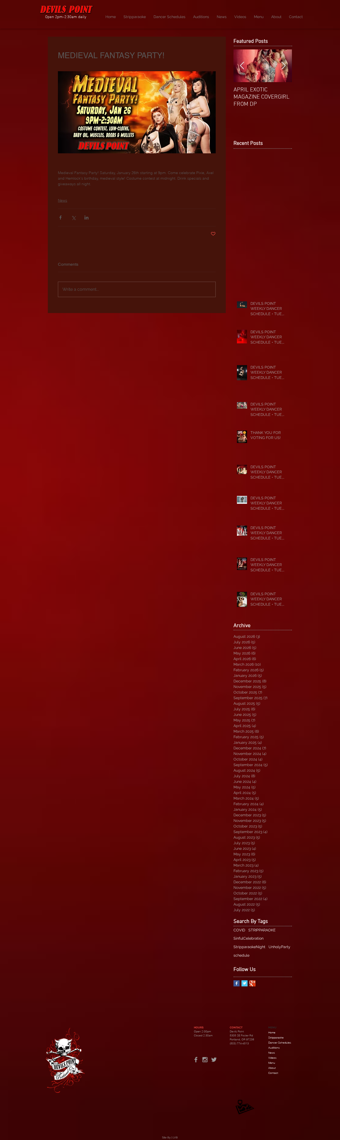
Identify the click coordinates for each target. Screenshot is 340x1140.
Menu (271, 1063)
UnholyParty (279, 947)
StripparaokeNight (249, 947)
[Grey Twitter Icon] (214, 1059)
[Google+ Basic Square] (252, 983)
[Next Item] (283, 66)
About (272, 1068)
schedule (241, 955)
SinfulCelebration (248, 938)
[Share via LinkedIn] (86, 217)
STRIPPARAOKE (262, 930)
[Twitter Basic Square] (244, 983)
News (62, 200)
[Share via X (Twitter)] (73, 217)
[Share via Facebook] (60, 217)
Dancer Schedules (279, 1042)
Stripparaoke (276, 1037)
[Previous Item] (242, 66)
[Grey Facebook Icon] (195, 1059)
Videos (272, 1057)
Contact (273, 1073)
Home (271, 1032)
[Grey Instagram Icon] (205, 1059)
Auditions (274, 1047)
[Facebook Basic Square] (236, 983)
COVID (239, 930)
